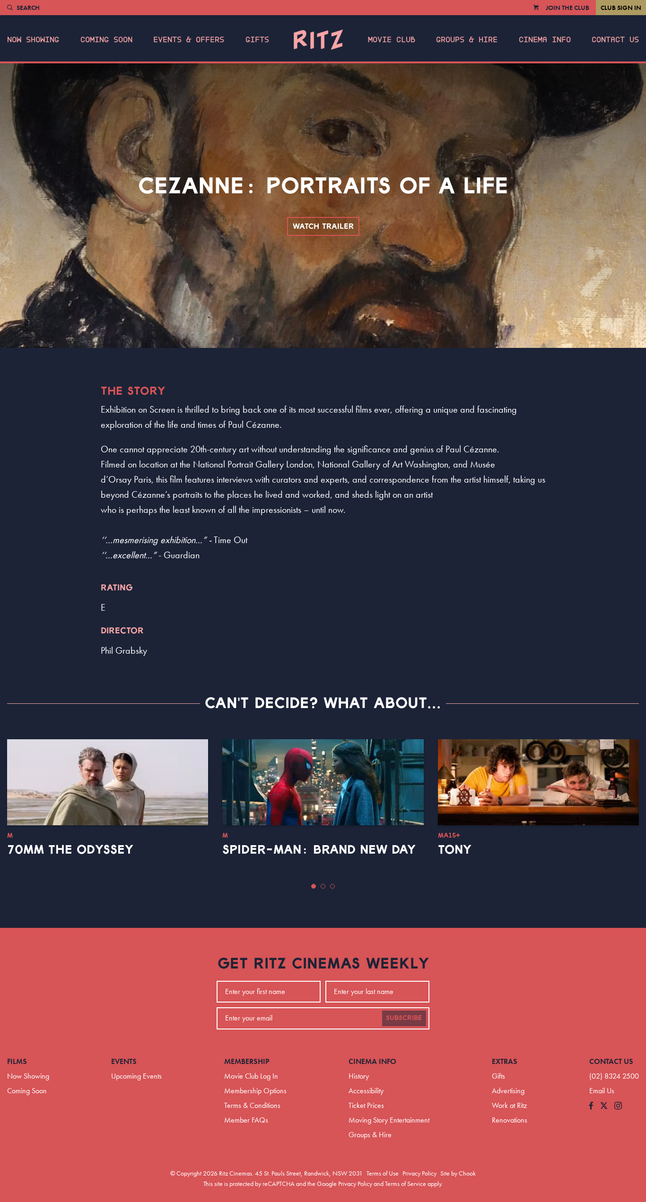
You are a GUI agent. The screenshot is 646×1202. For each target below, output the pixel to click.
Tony (454, 850)
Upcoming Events (136, 1076)
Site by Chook (458, 1173)
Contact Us (615, 39)
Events (124, 1061)
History (359, 1076)
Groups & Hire (467, 39)
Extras (504, 1061)
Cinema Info (545, 39)
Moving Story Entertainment (389, 1120)
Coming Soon (106, 39)
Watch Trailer (323, 226)
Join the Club (567, 7)
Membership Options (255, 1091)
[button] (313, 886)
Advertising (508, 1091)
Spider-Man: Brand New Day (319, 850)
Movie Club (391, 39)
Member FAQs (246, 1120)
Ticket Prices (366, 1105)
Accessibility (366, 1091)
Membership (247, 1061)
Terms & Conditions (252, 1105)
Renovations (509, 1120)
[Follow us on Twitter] (604, 1106)
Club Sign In (621, 7)
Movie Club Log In (251, 1076)
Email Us (601, 1091)
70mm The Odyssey (70, 850)
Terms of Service (405, 1183)
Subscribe (404, 1018)
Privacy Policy (419, 1173)
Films (17, 1061)
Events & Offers (188, 39)
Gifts (257, 39)
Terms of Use (383, 1173)
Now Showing (33, 39)
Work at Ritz (509, 1105)
